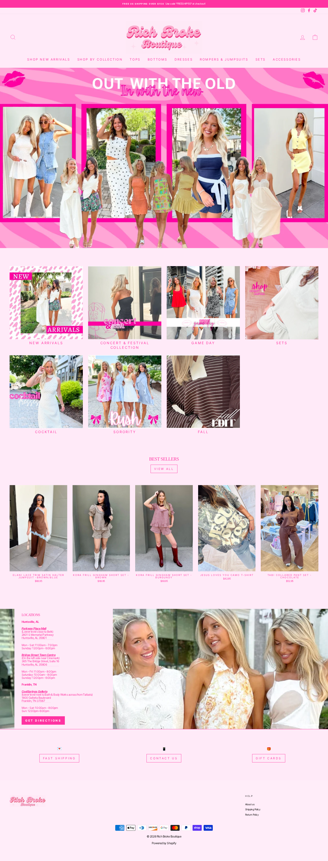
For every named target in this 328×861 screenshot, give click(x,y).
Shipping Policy (252, 809)
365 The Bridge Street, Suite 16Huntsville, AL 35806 (40, 663)
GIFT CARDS (269, 758)
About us (249, 804)
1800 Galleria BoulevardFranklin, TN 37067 (36, 699)
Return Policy (252, 814)
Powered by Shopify (164, 843)
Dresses (184, 59)
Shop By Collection (100, 59)
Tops (135, 59)
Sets (260, 59)
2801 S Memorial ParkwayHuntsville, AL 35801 (38, 636)
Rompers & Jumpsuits (224, 59)
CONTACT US (164, 758)
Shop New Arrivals (48, 59)
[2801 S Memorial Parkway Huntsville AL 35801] (164, 669)
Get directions (43, 720)
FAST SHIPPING (59, 758)
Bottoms (157, 59)
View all (164, 469)
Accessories (287, 59)
